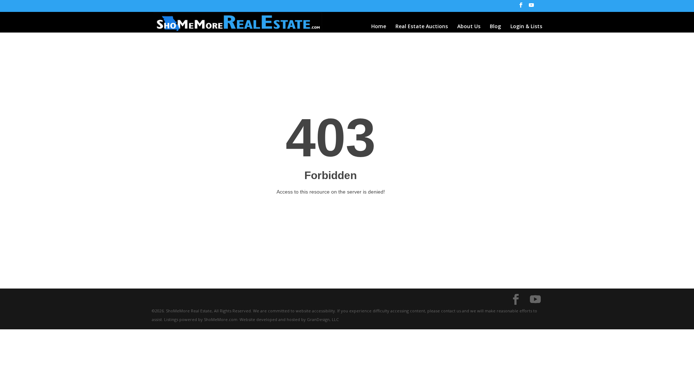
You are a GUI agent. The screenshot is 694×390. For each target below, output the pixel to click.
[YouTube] (531, 7)
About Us (468, 27)
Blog (495, 27)
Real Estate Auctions (421, 27)
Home (378, 27)
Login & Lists (526, 27)
